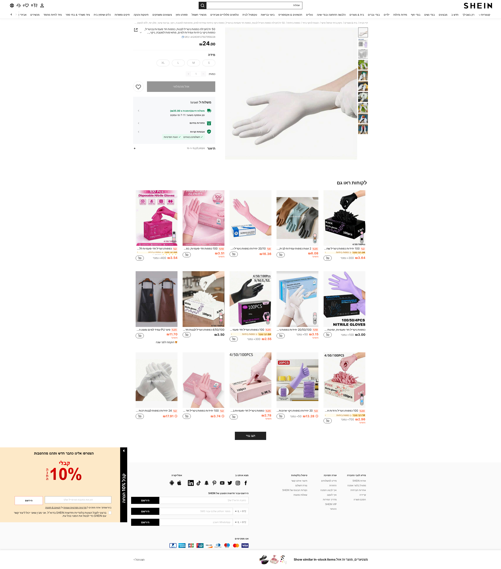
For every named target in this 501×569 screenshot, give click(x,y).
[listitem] (344, 228)
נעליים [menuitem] (309, 14)
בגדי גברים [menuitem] (374, 14)
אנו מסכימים (242, 539)
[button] (18, 5)
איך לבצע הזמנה (328, 490)
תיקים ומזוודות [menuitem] (122, 14)
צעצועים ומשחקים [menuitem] (162, 14)
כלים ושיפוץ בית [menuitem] (102, 14)
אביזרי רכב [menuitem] (20, 14)
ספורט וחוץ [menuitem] (182, 14)
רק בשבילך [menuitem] (468, 14)
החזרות (333, 485)
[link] (34, 5)
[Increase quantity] (188, 74)
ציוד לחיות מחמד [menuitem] (52, 14)
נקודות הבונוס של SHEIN (294, 490)
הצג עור (250, 435)
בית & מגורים (350, 23)
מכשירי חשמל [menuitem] (199, 14)
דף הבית (364, 23)
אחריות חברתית (358, 490)
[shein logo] (478, 5)
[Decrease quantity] (203, 74)
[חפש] (202, 5)
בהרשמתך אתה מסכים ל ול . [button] (78, 507)
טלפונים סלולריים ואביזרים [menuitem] (224, 14)
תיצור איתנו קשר (299, 480)
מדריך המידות (330, 499)
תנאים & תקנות (52, 507)
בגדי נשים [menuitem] (429, 14)
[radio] (208, 63)
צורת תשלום (301, 485)
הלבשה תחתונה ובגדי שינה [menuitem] (331, 14)
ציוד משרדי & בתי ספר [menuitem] (78, 14)
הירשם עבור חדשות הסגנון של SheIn (228, 493)
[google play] (172, 484)
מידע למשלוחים (329, 480)
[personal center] (42, 5)
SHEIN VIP (331, 504)
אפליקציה (176, 475)
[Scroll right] (11, 15)
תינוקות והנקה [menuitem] (141, 14)
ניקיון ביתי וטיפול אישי (331, 23)
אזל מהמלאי (181, 86)
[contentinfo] (190, 545)
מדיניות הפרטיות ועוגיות (75, 507)
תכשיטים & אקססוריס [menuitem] (290, 14)
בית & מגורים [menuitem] (357, 14)
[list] (217, 483)
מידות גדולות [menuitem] (400, 14)
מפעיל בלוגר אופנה (356, 485)
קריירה (363, 495)
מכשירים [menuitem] (35, 14)
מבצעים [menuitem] (443, 14)
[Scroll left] (16, 15)
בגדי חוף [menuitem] (415, 14)
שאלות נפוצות (300, 495)
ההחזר (333, 509)
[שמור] (138, 86)
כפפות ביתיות (293, 23)
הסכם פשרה (360, 499)
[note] (166, 342)
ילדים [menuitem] (386, 14)
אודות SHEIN (359, 480)
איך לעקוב (332, 495)
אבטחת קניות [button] (197, 131)
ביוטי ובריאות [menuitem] (268, 14)
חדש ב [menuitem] (455, 14)
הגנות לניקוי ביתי (311, 23)
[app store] (179, 484)
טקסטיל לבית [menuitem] (249, 14)
